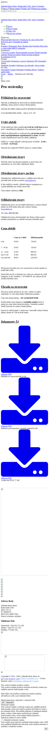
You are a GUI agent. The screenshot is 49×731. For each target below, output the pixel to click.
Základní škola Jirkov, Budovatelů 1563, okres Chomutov (22, 6)
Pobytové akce (6, 42)
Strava (5, 9)
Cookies (35, 681)
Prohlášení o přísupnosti (22, 681)
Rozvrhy (15, 40)
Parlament (20, 70)
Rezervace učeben (39, 9)
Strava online (40, 65)
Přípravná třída (6, 40)
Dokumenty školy (15, 46)
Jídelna (10, 74)
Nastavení (9, 702)
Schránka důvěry (30, 70)
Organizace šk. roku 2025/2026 (31, 40)
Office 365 (26, 9)
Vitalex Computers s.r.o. (29, 678)
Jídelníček (4, 65)
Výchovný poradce (8, 53)
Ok (3, 702)
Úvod (3, 74)
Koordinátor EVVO (8, 57)
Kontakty (4, 46)
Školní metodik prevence (25, 53)
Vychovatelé (5, 61)
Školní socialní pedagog (30, 55)
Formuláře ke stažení (20, 42)
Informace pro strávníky (25, 65)
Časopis (13, 70)
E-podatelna (20, 48)
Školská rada (27, 46)
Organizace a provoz (18, 61)
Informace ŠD (32, 61)
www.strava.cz (30, 180)
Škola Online (15, 9)
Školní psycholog (14, 55)
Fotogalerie (42, 61)
